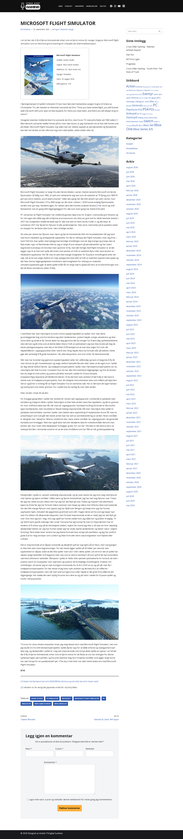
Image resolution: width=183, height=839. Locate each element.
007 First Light (133, 59)
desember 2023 (133, 306)
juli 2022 (130, 385)
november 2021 (133, 422)
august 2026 (132, 167)
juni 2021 (130, 445)
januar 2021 (131, 468)
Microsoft (66, 698)
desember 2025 (133, 199)
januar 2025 (131, 246)
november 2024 (133, 255)
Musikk (129, 106)
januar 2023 (131, 357)
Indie (146, 98)
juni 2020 (130, 500)
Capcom (147, 90)
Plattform (131, 109)
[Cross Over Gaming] (30, 6)
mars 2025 (131, 236)
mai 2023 (130, 338)
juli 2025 (130, 218)
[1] (116, 120)
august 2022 (132, 380)
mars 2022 (131, 403)
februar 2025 (132, 241)
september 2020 (133, 487)
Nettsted (90, 748)
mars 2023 (131, 348)
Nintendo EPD (147, 106)
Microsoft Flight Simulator (87, 698)
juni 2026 (130, 176)
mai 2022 (130, 394)
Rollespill (131, 113)
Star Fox (130, 54)
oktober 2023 (132, 315)
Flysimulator (52, 698)
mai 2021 (130, 450)
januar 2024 (131, 301)
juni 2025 (130, 223)
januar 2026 (131, 195)
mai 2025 (130, 227)
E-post (59, 748)
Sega (144, 114)
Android (139, 87)
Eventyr (148, 94)
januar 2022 (131, 412)
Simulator (26, 704)
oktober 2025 (132, 209)
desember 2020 (133, 473)
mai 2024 (130, 283)
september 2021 (133, 431)
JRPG (158, 98)
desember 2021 (133, 417)
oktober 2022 (132, 371)
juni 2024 (130, 278)
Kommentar (50, 762)
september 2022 (133, 375)
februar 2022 (132, 408)
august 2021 (132, 436)
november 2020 (133, 477)
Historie (134, 97)
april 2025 (130, 232)
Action (131, 86)
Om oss (103, 6)
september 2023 (133, 320)
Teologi (128, 126)
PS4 (146, 109)
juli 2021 (130, 440)
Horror (141, 98)
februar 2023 (132, 352)
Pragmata (130, 64)
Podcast (68, 6)
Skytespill (131, 117)
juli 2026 (130, 172)
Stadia (141, 122)
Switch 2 (157, 122)
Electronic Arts (137, 94)
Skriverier (79, 6)
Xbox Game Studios (42, 704)
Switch (148, 121)
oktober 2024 (132, 260)
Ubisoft (134, 125)
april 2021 (130, 454)
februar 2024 (132, 297)
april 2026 (130, 185)
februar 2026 (132, 190)
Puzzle (157, 110)
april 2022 (130, 399)
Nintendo (137, 105)
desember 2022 (133, 361)
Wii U (141, 125)
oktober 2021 (132, 426)
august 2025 (132, 213)
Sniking (140, 117)
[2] (96, 205)
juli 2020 (130, 496)
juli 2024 (130, 273)
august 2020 (132, 491)
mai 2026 (130, 181)
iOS (149, 98)
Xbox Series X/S (60, 704)
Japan (153, 98)
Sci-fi (139, 113)
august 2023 (132, 324)
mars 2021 (131, 459)
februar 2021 (132, 463)
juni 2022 (130, 389)
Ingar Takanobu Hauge (64, 29)
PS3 (140, 109)
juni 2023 (130, 334)
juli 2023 (130, 329)
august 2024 (132, 269)
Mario (157, 102)
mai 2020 (130, 505)
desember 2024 (133, 250)
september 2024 (133, 264)
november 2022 (133, 366)
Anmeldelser (91, 6)
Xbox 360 (148, 125)
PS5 (151, 109)
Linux (147, 101)
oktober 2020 (132, 482)
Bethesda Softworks (136, 90)
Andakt (129, 143)
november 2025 (133, 204)
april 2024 (130, 287)
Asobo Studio (37, 698)
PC (104, 698)
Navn (29, 748)
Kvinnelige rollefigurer (135, 101)
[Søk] (159, 31)
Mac (152, 101)
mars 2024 (131, 292)
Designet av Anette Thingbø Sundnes (45, 833)
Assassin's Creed (149, 87)
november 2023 (133, 311)
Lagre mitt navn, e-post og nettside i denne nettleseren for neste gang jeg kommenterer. (70, 799)
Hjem (60, 6)
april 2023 (130, 343)
